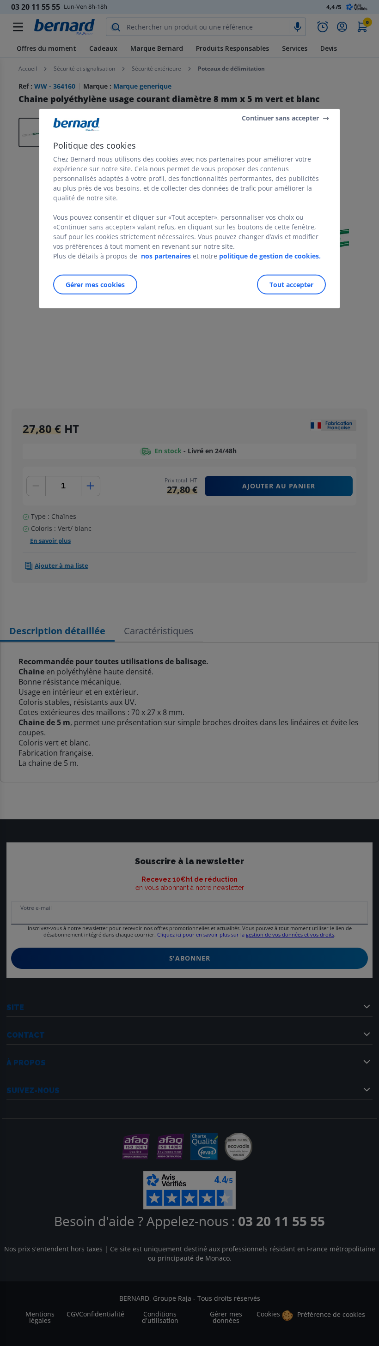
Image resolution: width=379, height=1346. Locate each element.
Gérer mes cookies (95, 284)
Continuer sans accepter (280, 118)
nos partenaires (166, 255)
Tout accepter (291, 284)
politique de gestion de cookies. (270, 255)
